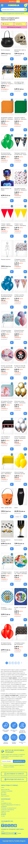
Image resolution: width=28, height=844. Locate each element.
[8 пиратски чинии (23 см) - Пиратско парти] (20, 355)
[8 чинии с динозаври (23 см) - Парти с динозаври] (20, 561)
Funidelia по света (6, 803)
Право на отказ (5, 811)
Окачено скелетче (5, 259)
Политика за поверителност (9, 808)
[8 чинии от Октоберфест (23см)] (7, 596)
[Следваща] (21, 663)
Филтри (7, 24)
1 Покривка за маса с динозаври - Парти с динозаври (6, 572)
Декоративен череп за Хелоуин (20, 50)
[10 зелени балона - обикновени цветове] (7, 142)
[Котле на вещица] (7, 39)
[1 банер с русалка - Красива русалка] (20, 284)
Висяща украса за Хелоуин (5, 540)
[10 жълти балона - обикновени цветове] (20, 461)
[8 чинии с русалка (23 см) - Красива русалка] (7, 355)
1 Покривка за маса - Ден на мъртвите (19, 643)
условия (6, 767)
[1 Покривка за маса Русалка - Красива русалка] (7, 319)
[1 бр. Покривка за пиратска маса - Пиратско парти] (7, 426)
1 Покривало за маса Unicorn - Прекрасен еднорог (19, 260)
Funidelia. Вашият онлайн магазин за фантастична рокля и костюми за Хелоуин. (13, 5)
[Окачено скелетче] (7, 248)
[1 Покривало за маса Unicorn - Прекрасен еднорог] (20, 248)
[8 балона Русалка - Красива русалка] (20, 319)
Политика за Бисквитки (7, 809)
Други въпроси (5, 796)
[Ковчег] (20, 496)
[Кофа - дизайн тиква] (7, 496)
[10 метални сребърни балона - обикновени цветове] (20, 426)
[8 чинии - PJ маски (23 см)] (20, 596)
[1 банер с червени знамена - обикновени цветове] (7, 213)
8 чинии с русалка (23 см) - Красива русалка (6, 366)
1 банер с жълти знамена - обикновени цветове (20, 224)
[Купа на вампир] (20, 529)
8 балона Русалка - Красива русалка (19, 331)
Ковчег (16, 507)
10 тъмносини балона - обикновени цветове (7, 295)
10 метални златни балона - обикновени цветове (19, 402)
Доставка (3, 792)
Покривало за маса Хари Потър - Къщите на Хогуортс (7, 82)
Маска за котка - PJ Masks (6, 189)
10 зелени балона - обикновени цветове (6, 153)
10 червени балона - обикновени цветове (6, 643)
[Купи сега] (12, 58)
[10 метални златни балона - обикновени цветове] (20, 390)
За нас (3, 816)
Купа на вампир (18, 540)
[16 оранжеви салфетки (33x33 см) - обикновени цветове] (7, 106)
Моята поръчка (5, 789)
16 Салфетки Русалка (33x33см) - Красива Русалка (6, 402)
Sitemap (3, 813)
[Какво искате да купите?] (2, 5)
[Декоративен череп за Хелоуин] (20, 39)
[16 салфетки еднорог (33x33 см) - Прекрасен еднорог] (20, 177)
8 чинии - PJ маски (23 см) (20, 608)
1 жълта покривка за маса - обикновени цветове (6, 472)
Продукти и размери (6, 791)
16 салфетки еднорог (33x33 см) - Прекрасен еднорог (20, 189)
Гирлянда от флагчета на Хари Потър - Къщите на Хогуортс (20, 153)
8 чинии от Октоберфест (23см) (6, 608)
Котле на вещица (5, 50)
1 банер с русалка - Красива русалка (19, 295)
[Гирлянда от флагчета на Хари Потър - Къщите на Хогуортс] (20, 142)
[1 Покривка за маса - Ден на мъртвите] (20, 632)
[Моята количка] (25, 5)
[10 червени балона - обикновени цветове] (7, 632)
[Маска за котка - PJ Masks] (7, 177)
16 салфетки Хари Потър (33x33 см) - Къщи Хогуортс (19, 82)
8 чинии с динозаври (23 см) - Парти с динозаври (20, 572)
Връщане (3, 794)
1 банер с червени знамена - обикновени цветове (6, 224)
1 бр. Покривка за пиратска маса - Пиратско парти (5, 437)
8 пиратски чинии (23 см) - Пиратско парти (19, 366)
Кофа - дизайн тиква (6, 507)
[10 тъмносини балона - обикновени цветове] (7, 284)
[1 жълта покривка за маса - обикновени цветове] (7, 461)
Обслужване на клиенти (15, 774)
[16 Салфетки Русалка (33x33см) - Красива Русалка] (7, 390)
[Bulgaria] (2, 825)
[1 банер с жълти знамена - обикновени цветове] (20, 213)
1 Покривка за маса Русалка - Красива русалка (6, 331)
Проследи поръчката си (15, 779)
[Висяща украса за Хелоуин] (7, 529)
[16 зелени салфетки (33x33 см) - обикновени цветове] (20, 106)
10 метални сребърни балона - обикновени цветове (20, 437)
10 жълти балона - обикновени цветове (19, 472)
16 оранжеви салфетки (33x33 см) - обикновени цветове (7, 118)
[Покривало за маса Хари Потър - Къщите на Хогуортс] (7, 71)
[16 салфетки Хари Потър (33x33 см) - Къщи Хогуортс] (20, 71)
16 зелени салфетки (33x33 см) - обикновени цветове (20, 118)
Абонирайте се (19, 761)
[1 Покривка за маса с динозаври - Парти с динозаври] (7, 561)
